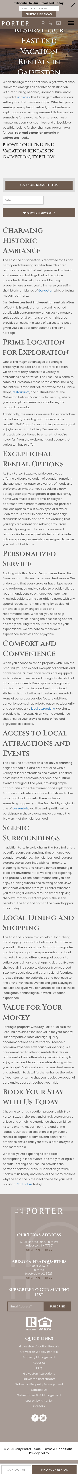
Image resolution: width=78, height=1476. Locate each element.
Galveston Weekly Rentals (39, 1352)
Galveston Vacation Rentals (39, 1346)
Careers (39, 1406)
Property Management (39, 1357)
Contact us (24, 1184)
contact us (16, 1470)
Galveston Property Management (39, 1384)
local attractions (43, 709)
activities (23, 97)
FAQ (39, 1368)
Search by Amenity (39, 1401)
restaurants (21, 392)
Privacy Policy (39, 1453)
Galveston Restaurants (39, 1379)
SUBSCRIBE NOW (39, 14)
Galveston (45, 290)
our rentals (20, 808)
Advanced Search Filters (39, 185)
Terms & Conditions (58, 1449)
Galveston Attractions (39, 1373)
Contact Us (39, 1390)
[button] (39, 9)
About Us (39, 1363)
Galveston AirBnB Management (39, 1395)
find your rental (54, 1470)
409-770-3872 (39, 1250)
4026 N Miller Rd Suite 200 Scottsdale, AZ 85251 (39, 1270)
